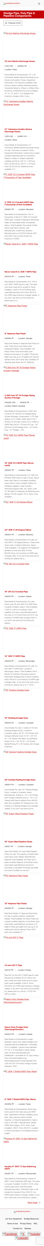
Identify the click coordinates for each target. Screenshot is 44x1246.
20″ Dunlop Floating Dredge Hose (20, 780)
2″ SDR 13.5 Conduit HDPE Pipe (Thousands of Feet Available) (19, 203)
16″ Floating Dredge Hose (16, 718)
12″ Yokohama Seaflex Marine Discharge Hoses (18, 130)
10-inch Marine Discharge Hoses (20, 61)
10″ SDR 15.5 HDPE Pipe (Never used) (19, 464)
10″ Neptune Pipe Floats (16, 903)
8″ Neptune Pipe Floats (15, 334)
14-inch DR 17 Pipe (13, 965)
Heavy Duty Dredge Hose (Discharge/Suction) (16, 1028)
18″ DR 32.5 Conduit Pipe (16, 592)
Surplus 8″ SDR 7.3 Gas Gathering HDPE (20, 1167)
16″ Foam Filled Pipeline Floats (18, 842)
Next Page (34, 1202)
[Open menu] (39, 3)
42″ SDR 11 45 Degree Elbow (18, 530)
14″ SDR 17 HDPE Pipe (15, 656)
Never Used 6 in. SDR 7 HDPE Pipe (20, 272)
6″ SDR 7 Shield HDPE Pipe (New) (20, 1099)
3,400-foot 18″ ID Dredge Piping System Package (20, 396)
